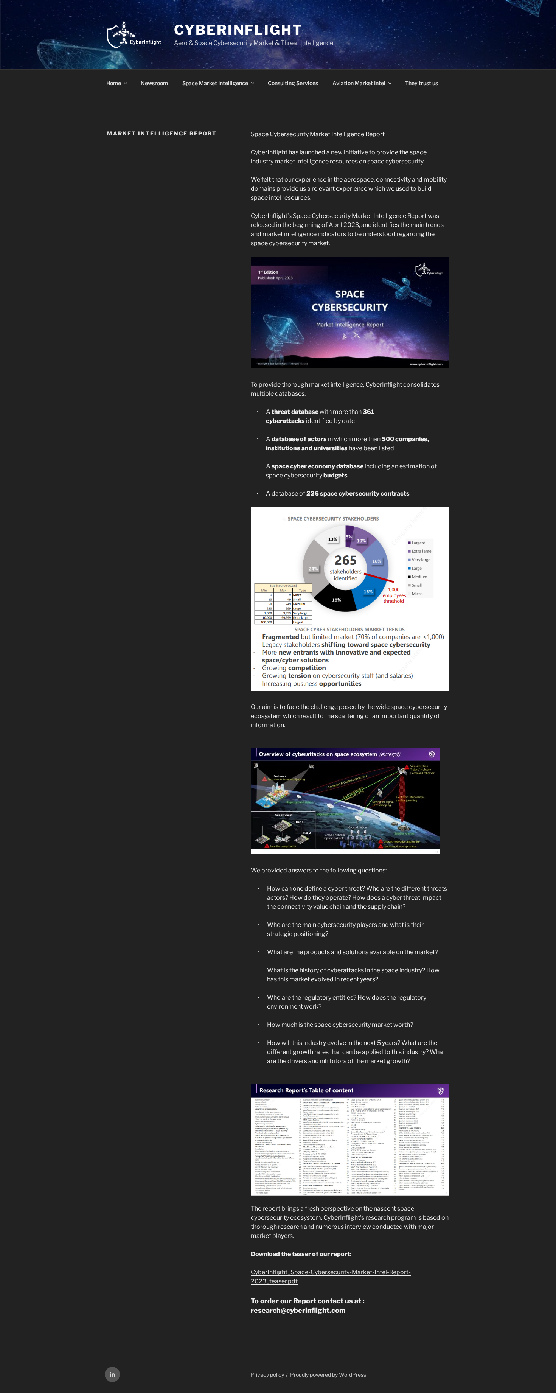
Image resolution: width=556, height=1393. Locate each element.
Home (113, 83)
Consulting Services (293, 83)
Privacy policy (267, 1374)
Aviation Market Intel (358, 83)
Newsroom (154, 83)
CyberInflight (238, 30)
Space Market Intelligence (215, 83)
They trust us (421, 83)
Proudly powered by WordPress (328, 1374)
